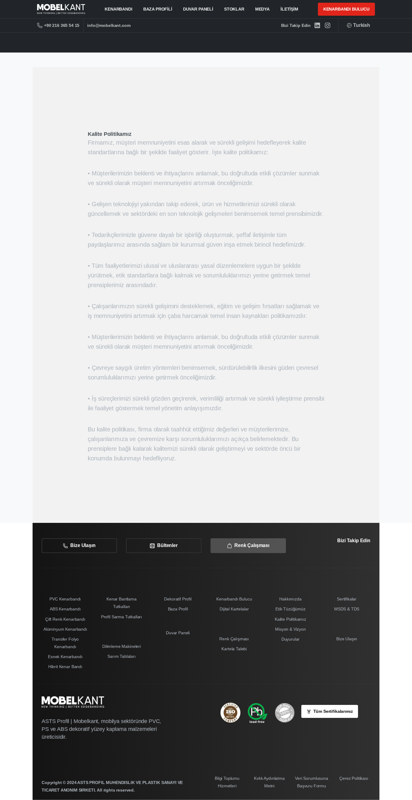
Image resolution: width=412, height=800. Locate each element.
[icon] (287, 712)
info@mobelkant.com (108, 25)
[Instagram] (327, 25)
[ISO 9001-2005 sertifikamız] (233, 712)
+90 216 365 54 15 (61, 25)
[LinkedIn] (317, 25)
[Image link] (260, 712)
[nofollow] (350, 557)
